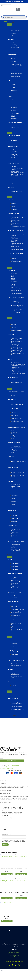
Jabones (13, 766)
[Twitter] (15, 965)
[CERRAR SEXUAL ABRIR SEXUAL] (9, 691)
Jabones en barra (19, 766)
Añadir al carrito (12, 760)
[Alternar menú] (5, 21)
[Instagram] (19, 965)
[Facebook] (12, 965)
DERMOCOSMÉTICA (4, 766)
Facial (10, 766)
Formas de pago (14, 956)
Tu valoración (6, 821)
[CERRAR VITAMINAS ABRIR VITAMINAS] (9, 268)
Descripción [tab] (3, 780)
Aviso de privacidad (14, 952)
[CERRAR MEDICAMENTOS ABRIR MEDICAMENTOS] (9, 24)
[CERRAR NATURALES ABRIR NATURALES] (9, 197)
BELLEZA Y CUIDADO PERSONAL (12, 765)
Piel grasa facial (10, 768)
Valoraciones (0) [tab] (3, 783)
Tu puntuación (6, 817)
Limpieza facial (3, 768)
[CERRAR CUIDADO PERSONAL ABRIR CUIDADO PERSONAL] (9, 389)
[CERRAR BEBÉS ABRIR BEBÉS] (9, 557)
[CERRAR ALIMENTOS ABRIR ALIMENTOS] (9, 637)
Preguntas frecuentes (14, 955)
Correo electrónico (6, 834)
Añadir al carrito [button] (7, 874)
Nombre (4, 829)
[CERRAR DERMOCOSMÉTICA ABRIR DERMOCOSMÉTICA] (9, 318)
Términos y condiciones (14, 953)
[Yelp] (9, 965)
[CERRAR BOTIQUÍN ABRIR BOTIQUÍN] (9, 133)
